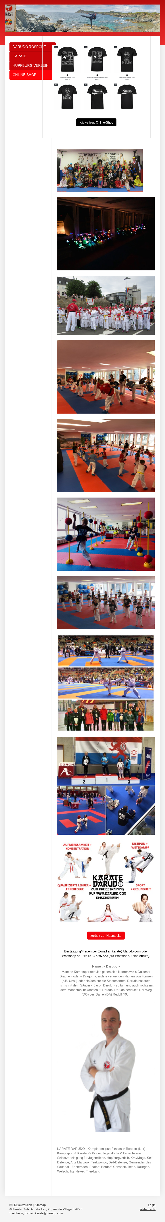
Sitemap (40, 1204)
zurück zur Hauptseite (105, 935)
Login (152, 1204)
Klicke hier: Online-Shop (96, 122)
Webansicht (148, 1209)
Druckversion (23, 1204)
